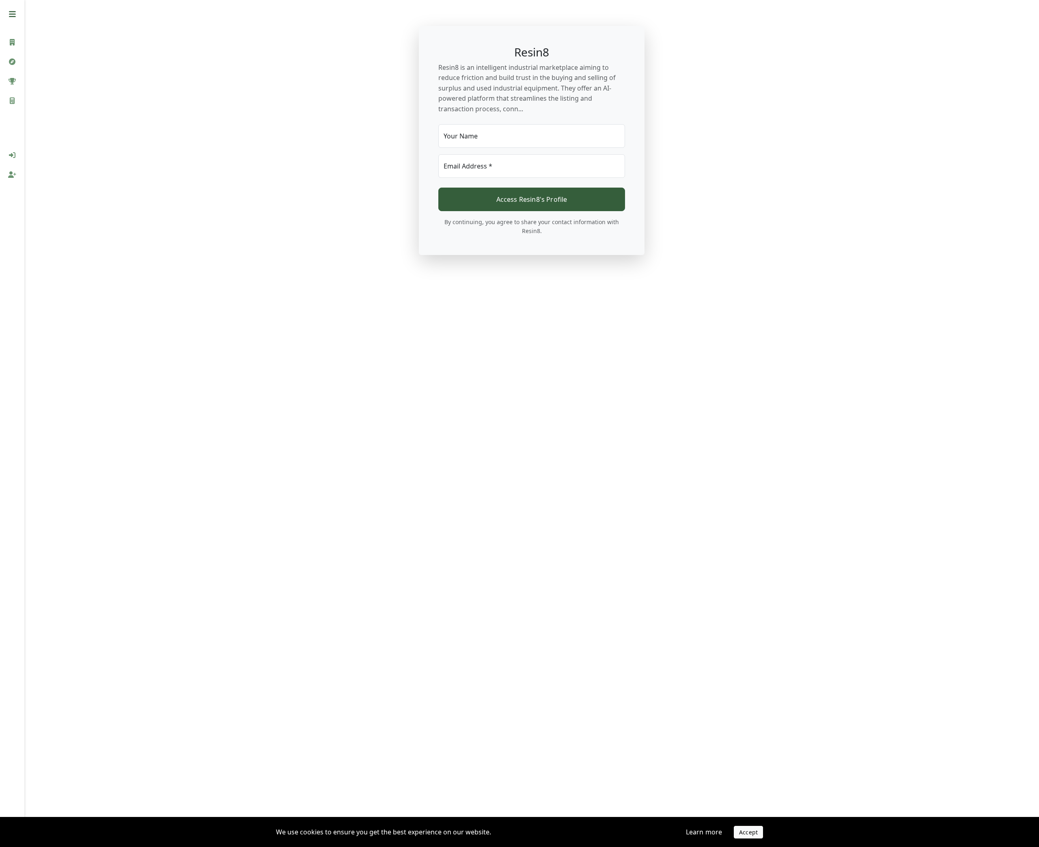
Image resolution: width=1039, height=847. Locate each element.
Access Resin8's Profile (531, 199)
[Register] (12, 174)
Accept (748, 832)
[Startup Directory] (12, 61)
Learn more (704, 832)
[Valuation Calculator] (12, 100)
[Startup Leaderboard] (12, 81)
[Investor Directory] (12, 42)
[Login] (12, 155)
